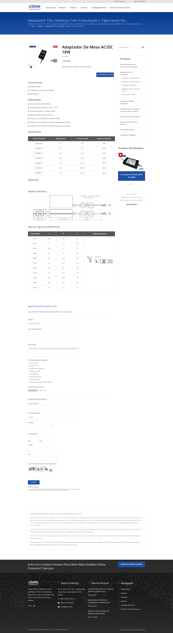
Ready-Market (140, 630)
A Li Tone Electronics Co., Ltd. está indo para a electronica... (100, 590)
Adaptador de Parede (90, 542)
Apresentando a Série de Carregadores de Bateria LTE (99, 601)
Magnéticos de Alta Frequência (127, 102)
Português (141, 1)
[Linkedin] (34, 606)
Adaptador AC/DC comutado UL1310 (131, 90)
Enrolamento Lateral (127, 130)
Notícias (84, 8)
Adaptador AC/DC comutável (54, 26)
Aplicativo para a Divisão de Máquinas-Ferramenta (98, 612)
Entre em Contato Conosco (120, 8)
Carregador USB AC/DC (129, 85)
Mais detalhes (131, 204)
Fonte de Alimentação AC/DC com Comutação (129, 66)
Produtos (73, 8)
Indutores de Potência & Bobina (128, 123)
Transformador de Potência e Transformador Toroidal (129, 110)
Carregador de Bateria (128, 135)
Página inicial (51, 8)
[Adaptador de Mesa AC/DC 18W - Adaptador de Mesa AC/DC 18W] (55, 60)
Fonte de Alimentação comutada (130, 542)
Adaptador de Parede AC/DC (131, 78)
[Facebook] (28, 606)
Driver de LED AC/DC (128, 94)
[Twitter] (31, 606)
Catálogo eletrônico (99, 8)
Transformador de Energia (114, 542)
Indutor (32, 544)
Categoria (40, 26)
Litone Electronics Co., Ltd (47, 629)
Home (33, 26)
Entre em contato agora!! (131, 564)
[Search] (143, 47)
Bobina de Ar (50, 544)
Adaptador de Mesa (102, 542)
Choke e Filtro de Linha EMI (130, 117)
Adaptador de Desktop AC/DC (74, 26)
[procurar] (114, 2)
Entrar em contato (72, 544)
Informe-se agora (106, 74)
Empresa (62, 8)
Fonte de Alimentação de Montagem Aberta (73, 542)
